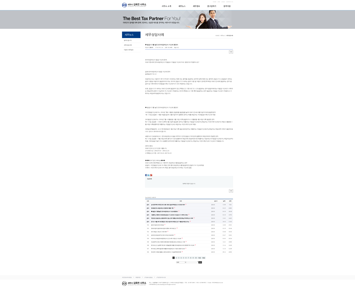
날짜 (224, 201)
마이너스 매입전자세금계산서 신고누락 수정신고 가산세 (166, 238)
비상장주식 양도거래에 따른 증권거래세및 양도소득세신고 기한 (168, 242)
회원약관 (138, 277)
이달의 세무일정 (128, 50)
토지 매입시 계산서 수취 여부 (159, 231)
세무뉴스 (182, 6)
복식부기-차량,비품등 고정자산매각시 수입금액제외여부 (166, 252)
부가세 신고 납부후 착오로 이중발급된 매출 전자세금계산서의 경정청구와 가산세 (173, 245)
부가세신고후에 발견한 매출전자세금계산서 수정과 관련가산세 (168, 248)
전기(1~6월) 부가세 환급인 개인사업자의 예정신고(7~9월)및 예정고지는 (170, 221)
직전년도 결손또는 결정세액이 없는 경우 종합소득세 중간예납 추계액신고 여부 (172, 218)
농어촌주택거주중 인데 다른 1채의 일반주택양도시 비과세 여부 (168, 204)
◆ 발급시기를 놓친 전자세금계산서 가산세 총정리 (164, 211)
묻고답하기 (211, 6)
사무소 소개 (166, 6)
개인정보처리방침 (127, 277)
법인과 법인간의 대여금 (157, 225)
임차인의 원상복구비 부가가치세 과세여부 (162, 235)
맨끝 (203, 258)
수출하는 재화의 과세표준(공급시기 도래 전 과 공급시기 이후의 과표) (169, 215)
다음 (199, 258)
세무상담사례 (128, 45)
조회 (230, 201)
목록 (231, 52)
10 (196, 258)
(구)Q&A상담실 (148, 277)
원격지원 (227, 6)
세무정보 (196, 6)
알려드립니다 (128, 40)
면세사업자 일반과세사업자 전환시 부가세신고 (163, 228)
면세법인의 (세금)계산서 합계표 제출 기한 (162, 208)
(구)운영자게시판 (161, 277)
